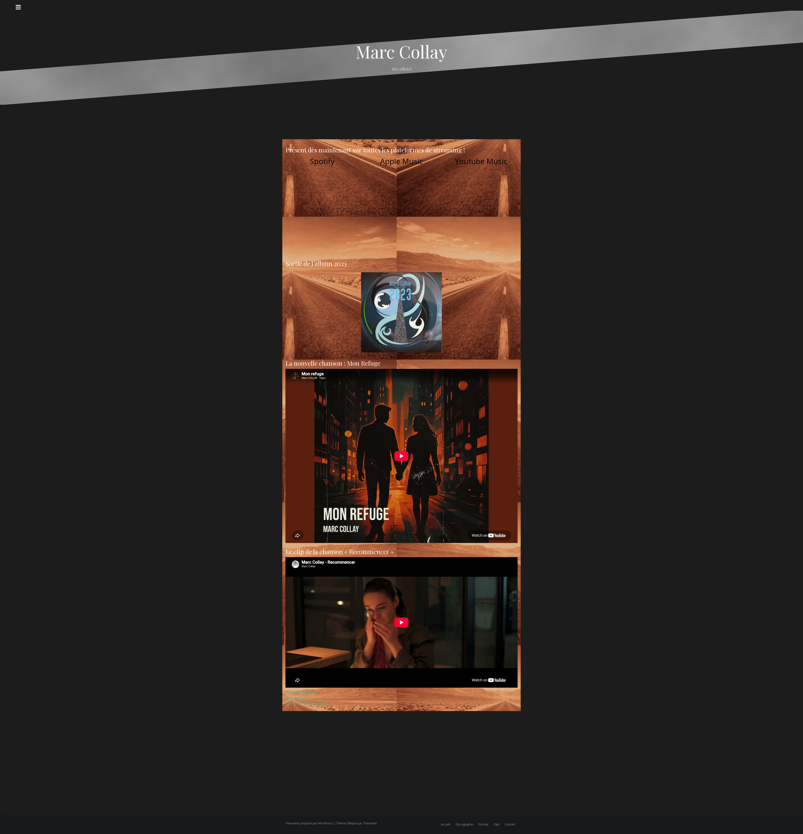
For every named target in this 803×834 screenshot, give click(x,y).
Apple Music (401, 161)
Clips (497, 824)
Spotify (322, 161)
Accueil (445, 824)
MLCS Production (297, 698)
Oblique (352, 823)
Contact (510, 824)
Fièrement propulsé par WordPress (309, 823)
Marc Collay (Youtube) (301, 691)
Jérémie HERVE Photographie (306, 703)
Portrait (483, 824)
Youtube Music (481, 161)
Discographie (464, 824)
